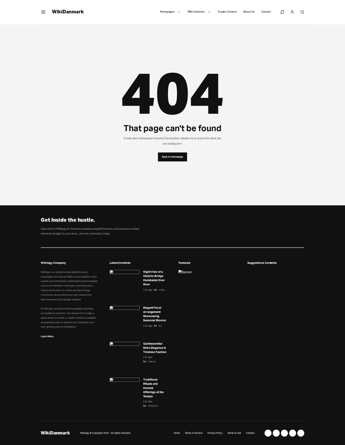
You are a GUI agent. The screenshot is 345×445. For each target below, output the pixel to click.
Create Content (227, 12)
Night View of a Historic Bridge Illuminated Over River (154, 278)
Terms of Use (234, 433)
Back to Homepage (172, 156)
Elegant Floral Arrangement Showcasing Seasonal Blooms (154, 314)
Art (160, 326)
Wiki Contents (196, 12)
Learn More (47, 336)
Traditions (153, 406)
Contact (266, 12)
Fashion (152, 361)
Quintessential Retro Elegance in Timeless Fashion (154, 348)
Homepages (167, 12)
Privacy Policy (215, 433)
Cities (162, 290)
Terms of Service (194, 433)
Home (177, 433)
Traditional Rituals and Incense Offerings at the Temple (153, 388)
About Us (248, 12)
